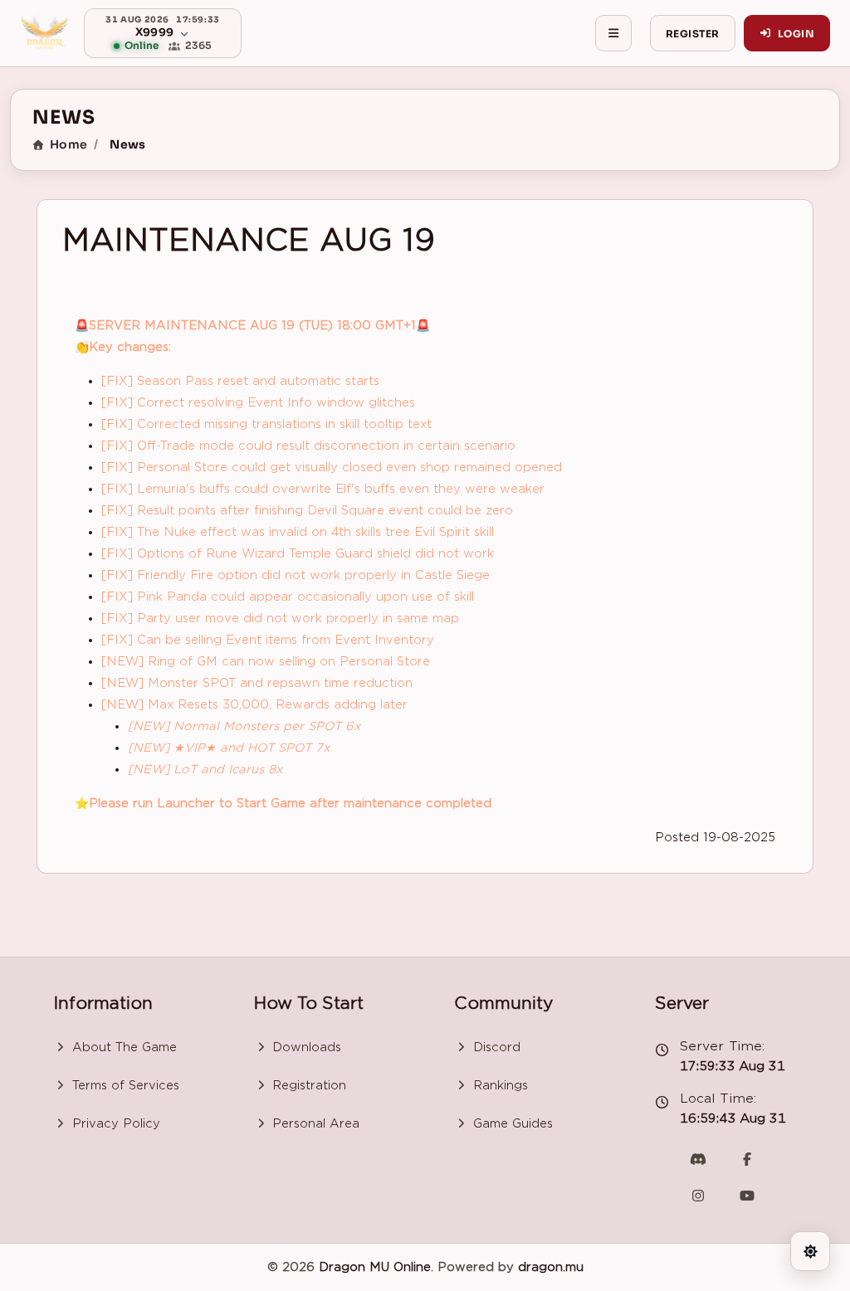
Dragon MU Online (375, 1267)
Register (693, 33)
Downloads (304, 1047)
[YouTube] (747, 1195)
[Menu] (613, 33)
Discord (494, 1047)
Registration (307, 1085)
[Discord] (698, 1159)
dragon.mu (551, 1267)
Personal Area (313, 1123)
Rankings (498, 1085)
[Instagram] (698, 1195)
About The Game (122, 1047)
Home (68, 144)
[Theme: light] (810, 1251)
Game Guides (511, 1123)
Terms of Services (123, 1085)
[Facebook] (747, 1159)
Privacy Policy (114, 1123)
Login (796, 33)
